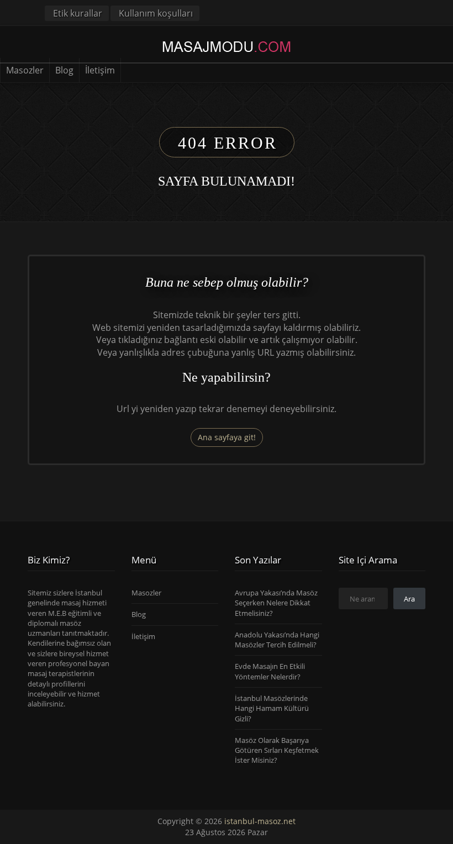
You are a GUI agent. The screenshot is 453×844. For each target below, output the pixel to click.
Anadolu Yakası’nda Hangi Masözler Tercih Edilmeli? (277, 640)
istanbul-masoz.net (260, 821)
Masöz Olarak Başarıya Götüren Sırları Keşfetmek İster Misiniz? (277, 750)
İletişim (100, 70)
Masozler (25, 70)
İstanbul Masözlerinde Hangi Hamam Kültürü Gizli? (272, 708)
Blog (64, 70)
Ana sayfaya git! (227, 437)
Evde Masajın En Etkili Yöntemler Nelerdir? (270, 671)
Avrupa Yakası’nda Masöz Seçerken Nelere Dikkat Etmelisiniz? (276, 603)
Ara (409, 599)
